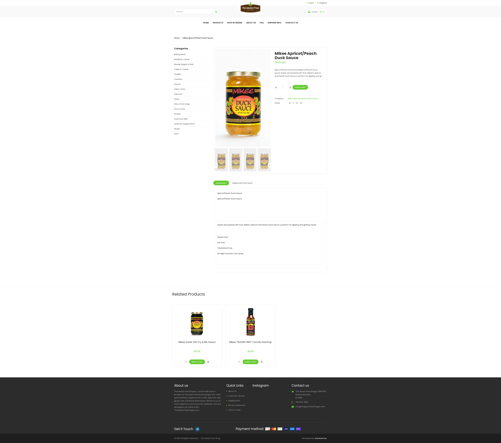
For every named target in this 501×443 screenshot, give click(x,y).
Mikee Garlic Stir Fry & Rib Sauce (197, 342)
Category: (279, 98)
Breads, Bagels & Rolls (183, 64)
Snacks (177, 114)
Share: (277, 103)
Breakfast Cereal (181, 59)
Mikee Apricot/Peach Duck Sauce (303, 98)
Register (323, 3)
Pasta (176, 99)
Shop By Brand (234, 22)
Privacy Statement (236, 405)
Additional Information (242, 183)
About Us (232, 391)
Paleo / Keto (179, 89)
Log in (311, 3)
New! (176, 133)
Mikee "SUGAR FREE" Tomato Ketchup (250, 342)
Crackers (178, 79)
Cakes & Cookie (181, 69)
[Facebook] (293, 103)
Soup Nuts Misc (181, 119)
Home (206, 22)
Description (221, 183)
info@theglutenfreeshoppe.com (310, 406)
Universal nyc (321, 438)
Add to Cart (197, 362)
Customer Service (236, 396)
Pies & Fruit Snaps (182, 104)
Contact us (291, 22)
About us (251, 22)
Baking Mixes (180, 54)
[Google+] (297, 103)
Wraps (177, 128)
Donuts (177, 84)
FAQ (262, 22)
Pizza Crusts (179, 109)
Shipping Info (274, 22)
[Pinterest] (301, 103)
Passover (178, 94)
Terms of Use (234, 410)
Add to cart (300, 87)
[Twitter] (290, 103)
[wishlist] (186, 361)
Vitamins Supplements (184, 124)
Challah (177, 74)
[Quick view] (208, 361)
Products (218, 22)
